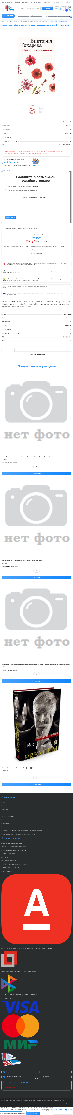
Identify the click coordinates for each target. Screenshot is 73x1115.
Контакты (17, 2)
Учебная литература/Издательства (13, 846)
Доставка (4, 809)
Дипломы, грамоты (8, 854)
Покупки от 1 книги (12, 1072)
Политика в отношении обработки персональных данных (21, 830)
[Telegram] (70, 10)
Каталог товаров (11, 838)
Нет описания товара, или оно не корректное (23, 186)
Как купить (5, 806)
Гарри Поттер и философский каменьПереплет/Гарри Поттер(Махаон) (26, 457)
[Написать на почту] (63, 10)
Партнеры (5, 823)
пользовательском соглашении (11, 1111)
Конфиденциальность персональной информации (19, 834)
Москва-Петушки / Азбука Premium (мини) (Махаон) (19, 768)
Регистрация (58, 1109)
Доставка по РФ (7, 2)
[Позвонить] (60, 10)
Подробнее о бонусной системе (13, 165)
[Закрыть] (66, 175)
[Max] (66, 10)
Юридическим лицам (13, 1077)
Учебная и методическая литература (14, 864)
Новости (4, 802)
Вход (57, 2)
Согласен (33, 1113)
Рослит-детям (6, 827)
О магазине (37, 2)
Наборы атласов (7, 871)
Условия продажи (7, 816)
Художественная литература (11, 843)
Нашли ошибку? (7, 170)
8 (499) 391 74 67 (47, 1077)
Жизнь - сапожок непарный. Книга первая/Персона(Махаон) (22, 560)
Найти (47, 9)
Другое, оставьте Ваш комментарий (35, 198)
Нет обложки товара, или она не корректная (23, 190)
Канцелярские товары (9, 861)
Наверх (69, 1104)
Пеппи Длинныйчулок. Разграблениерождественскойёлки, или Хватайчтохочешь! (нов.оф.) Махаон (36, 664)
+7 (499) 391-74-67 (49, 2)
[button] (8, 16)
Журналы (4, 857)
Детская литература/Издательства (13, 850)
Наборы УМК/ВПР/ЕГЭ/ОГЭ (10, 868)
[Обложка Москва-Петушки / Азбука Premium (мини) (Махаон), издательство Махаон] (36, 725)
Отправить (10, 217)
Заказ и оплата (27, 2)
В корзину (36, 474)
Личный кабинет (65, 2)
